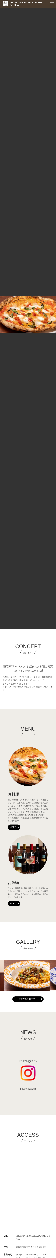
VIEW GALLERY (27, 999)
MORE (13, 827)
